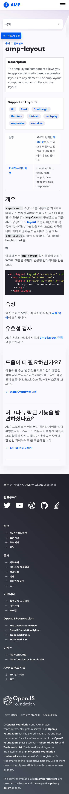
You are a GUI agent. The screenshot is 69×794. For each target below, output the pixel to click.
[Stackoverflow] (56, 505)
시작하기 (14, 562)
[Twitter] (7, 505)
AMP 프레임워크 (18, 533)
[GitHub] (44, 505)
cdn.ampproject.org (45, 778)
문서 (7, 43)
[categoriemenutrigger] (11, 36)
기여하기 (14, 605)
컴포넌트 (18, 43)
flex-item (16, 116)
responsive (17, 123)
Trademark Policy (20, 634)
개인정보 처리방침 (30, 714)
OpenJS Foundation (18, 724)
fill (12, 109)
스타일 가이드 (17, 674)
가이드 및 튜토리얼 (19, 566)
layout (31, 222)
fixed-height (41, 109)
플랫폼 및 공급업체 (19, 601)
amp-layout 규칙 (51, 338)
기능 (12, 547)
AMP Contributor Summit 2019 (27, 659)
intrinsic (34, 116)
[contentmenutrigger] (32, 24)
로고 (12, 679)
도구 (12, 585)
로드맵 (13, 610)
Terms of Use (10, 714)
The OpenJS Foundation (23, 625)
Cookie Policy (50, 714)
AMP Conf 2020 (18, 654)
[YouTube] (19, 505)
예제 (12, 576)
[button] (62, 4)
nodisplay (51, 116)
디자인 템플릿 (17, 581)
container (37, 123)
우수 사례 (14, 542)
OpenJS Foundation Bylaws (25, 630)
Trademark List (18, 639)
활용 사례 (14, 537)
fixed (24, 109)
